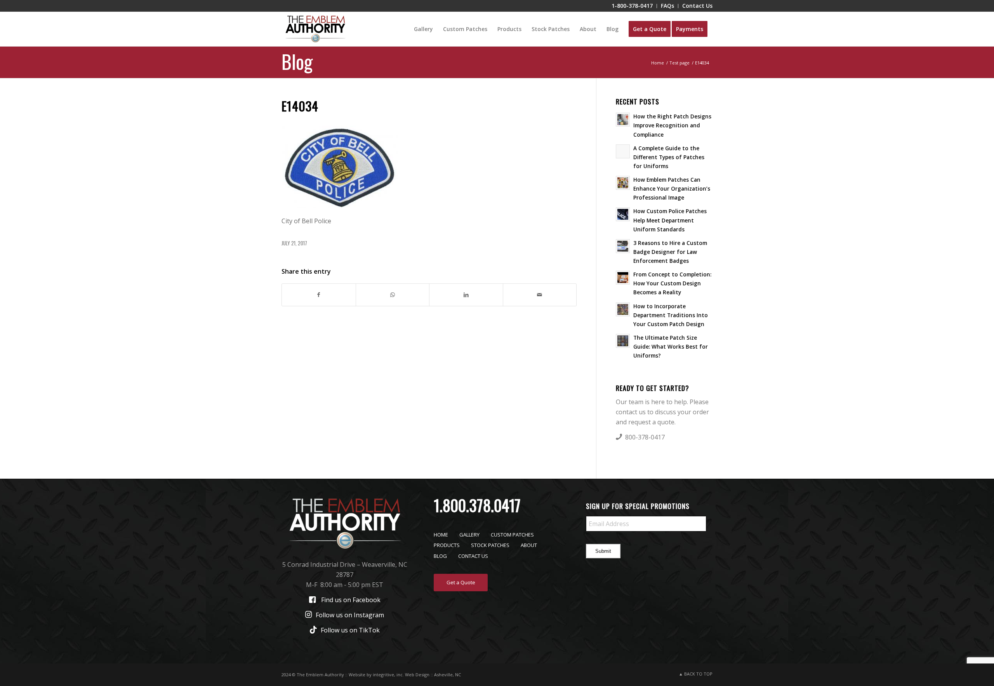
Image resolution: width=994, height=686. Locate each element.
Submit (603, 551)
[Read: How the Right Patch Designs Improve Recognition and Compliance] (623, 120)
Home (441, 534)
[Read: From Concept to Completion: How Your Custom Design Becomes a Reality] (623, 278)
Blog (297, 61)
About (529, 545)
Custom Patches (512, 534)
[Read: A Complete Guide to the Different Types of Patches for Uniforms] (623, 151)
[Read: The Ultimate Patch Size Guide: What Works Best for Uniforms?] (623, 341)
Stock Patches (490, 545)
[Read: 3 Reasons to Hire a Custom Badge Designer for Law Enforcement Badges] (623, 246)
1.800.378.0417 (477, 505)
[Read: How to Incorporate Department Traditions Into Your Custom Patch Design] (623, 309)
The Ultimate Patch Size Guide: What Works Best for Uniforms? (670, 346)
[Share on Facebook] (319, 295)
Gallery (469, 534)
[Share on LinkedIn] (466, 295)
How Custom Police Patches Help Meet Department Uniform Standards (670, 220)
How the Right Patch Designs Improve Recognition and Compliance (672, 125)
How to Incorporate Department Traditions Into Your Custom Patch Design (670, 315)
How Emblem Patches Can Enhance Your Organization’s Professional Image (671, 188)
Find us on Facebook (351, 600)
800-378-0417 (645, 437)
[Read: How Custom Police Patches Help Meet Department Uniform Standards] (623, 214)
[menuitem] (632, 6)
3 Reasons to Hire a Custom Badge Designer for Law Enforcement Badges (670, 251)
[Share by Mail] (540, 295)
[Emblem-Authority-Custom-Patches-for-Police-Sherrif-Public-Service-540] (315, 29)
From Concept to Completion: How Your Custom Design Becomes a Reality (672, 283)
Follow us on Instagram (350, 615)
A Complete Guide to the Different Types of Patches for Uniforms (668, 157)
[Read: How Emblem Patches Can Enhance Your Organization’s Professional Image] (623, 183)
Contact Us (473, 555)
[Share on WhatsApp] (392, 295)
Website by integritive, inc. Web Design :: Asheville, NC (405, 674)
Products (447, 545)
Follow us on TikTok (350, 630)
